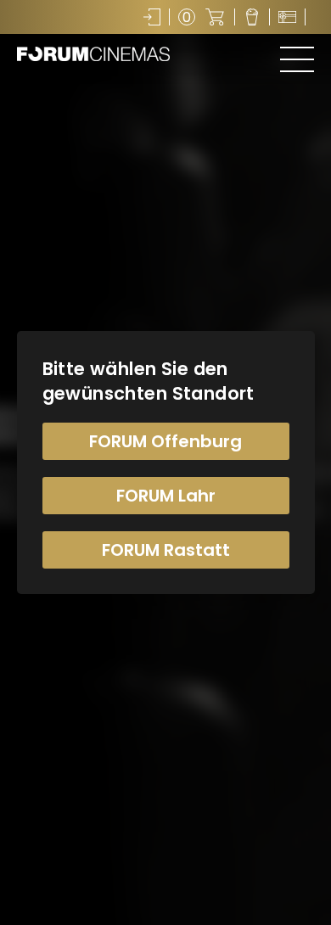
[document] (165, 462)
